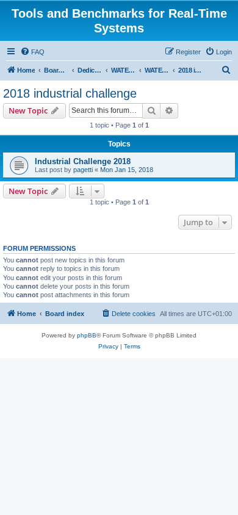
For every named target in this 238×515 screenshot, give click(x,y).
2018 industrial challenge (70, 93)
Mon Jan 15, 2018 (126, 169)
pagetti (83, 169)
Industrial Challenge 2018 (83, 161)
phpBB (86, 335)
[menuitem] (32, 52)
